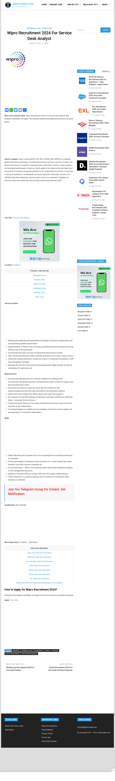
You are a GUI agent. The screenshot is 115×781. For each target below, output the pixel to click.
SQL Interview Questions (39, 579)
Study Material (47, 730)
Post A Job (46, 737)
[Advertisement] (57, 18)
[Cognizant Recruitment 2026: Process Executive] (82, 142)
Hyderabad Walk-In (85, 323)
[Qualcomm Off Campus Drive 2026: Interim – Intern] (82, 186)
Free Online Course (49, 741)
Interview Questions (49, 726)
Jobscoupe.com (23, 4)
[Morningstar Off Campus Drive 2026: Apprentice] (84, 200)
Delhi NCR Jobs (39, 284)
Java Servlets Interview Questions (39, 561)
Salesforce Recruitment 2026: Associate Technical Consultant (98, 95)
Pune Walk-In (83, 331)
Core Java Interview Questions (39, 553)
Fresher (47, 650)
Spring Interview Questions (39, 574)
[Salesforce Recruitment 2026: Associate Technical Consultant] (82, 101)
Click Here (14, 600)
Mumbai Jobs (39, 293)
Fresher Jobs (56, 4)
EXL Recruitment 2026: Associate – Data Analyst (99, 109)
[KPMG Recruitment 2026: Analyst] (82, 156)
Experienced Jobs (33, 28)
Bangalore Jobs (39, 275)
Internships (9, 730)
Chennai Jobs (39, 280)
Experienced (39, 650)
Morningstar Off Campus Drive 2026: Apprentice (100, 194)
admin (46, 43)
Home (44, 4)
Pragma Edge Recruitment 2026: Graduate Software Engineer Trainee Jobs (100, 210)
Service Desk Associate (29, 653)
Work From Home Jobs (14, 726)
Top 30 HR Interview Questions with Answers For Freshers (39, 583)
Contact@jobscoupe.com (87, 727)
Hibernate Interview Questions (39, 557)
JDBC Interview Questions (39, 566)
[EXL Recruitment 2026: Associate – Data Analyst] (84, 115)
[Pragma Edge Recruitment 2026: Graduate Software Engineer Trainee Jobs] (84, 213)
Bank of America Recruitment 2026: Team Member (99, 123)
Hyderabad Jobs (39, 288)
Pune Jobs (39, 297)
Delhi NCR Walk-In (85, 319)
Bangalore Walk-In (85, 312)
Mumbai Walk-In (84, 327)
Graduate (55, 650)
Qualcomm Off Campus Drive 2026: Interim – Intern (98, 180)
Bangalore (17, 265)
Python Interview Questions (39, 570)
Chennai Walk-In (84, 315)
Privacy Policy (47, 734)
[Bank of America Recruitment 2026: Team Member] (82, 129)
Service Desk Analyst (21, 218)
